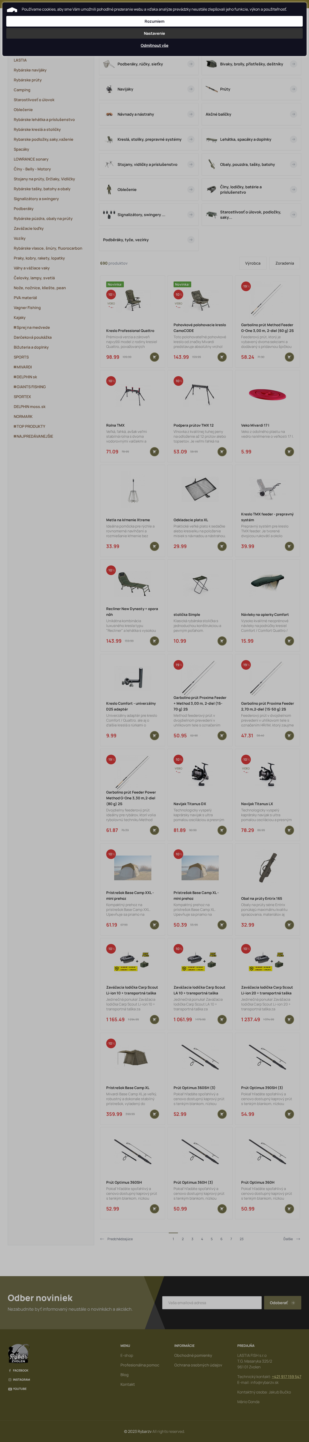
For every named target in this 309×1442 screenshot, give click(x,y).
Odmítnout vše (155, 45)
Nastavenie (154, 33)
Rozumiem (154, 21)
